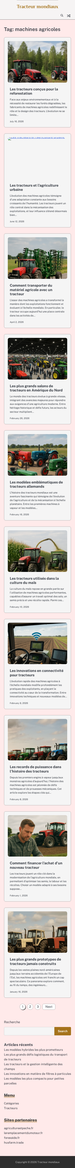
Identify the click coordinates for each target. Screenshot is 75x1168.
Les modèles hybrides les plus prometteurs (33, 1049)
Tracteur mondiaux (37, 6)
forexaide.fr (12, 1137)
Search (63, 1031)
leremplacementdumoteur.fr (23, 1133)
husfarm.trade (14, 1142)
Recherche (12, 1022)
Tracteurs (10, 1108)
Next (48, 1007)
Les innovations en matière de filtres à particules (37, 1073)
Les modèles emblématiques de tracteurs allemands (36, 484)
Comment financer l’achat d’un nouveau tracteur (36, 865)
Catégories (11, 1103)
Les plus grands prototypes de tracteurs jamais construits (35, 961)
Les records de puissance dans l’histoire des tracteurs (35, 769)
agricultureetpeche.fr (18, 1128)
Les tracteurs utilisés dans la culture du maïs (34, 580)
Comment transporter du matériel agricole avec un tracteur (31, 289)
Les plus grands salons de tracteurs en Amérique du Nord (36, 388)
